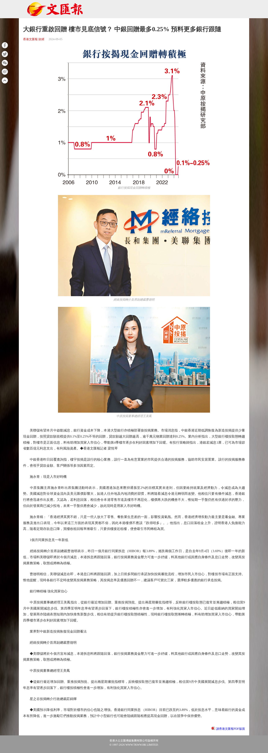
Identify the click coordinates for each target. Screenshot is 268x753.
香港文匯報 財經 (33, 39)
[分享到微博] (5, 71)
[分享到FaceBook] (5, 45)
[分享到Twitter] (5, 54)
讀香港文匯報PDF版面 (230, 728)
